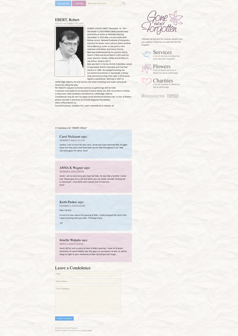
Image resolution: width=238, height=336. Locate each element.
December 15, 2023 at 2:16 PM (72, 205)
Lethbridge (79, 3)
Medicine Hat (63, 3)
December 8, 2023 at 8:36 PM (72, 171)
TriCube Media (86, 330)
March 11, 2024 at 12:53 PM (71, 243)
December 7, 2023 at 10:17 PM (72, 140)
